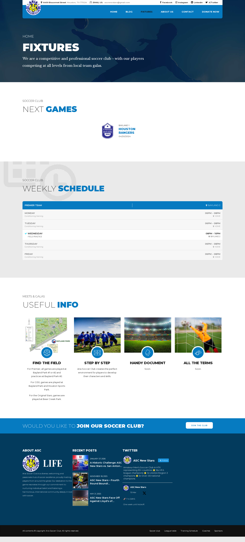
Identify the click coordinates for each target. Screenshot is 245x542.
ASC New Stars (138, 487)
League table (170, 531)
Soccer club (155, 531)
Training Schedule (189, 531)
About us (167, 11)
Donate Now (210, 11)
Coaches (206, 531)
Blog (129, 11)
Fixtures (146, 11)
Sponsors (218, 531)
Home (113, 11)
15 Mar (133, 492)
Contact (188, 11)
